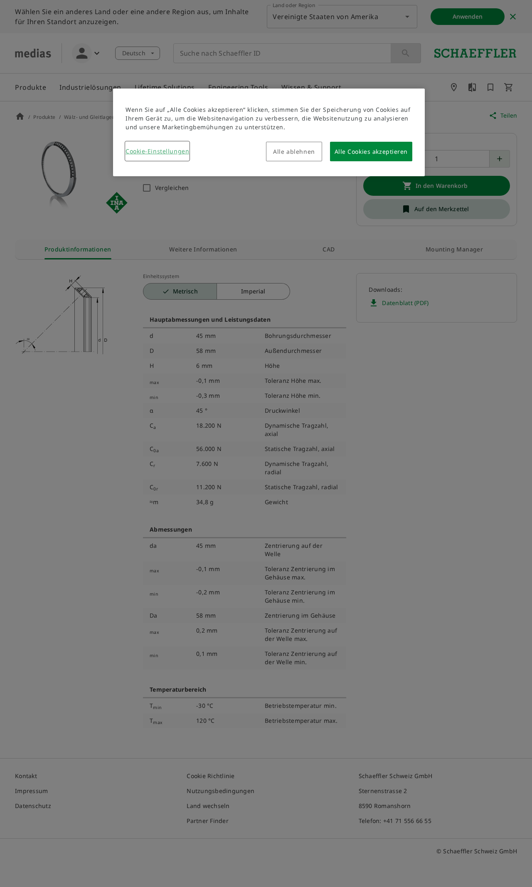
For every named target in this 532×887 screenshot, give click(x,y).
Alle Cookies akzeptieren (371, 151)
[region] (269, 132)
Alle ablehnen (294, 151)
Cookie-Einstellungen (157, 151)
